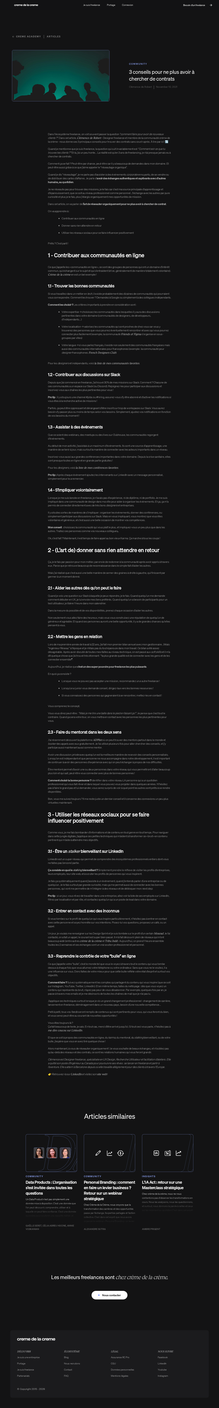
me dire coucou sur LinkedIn (65, 1030)
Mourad (158, 933)
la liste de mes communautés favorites (116, 363)
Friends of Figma (131, 334)
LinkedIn (76, 1074)
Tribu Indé (111, 940)
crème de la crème (91, 940)
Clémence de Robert (89, 137)
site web (102, 1074)
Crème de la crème (59, 274)
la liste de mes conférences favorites (97, 467)
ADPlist (97, 739)
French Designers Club (102, 352)
